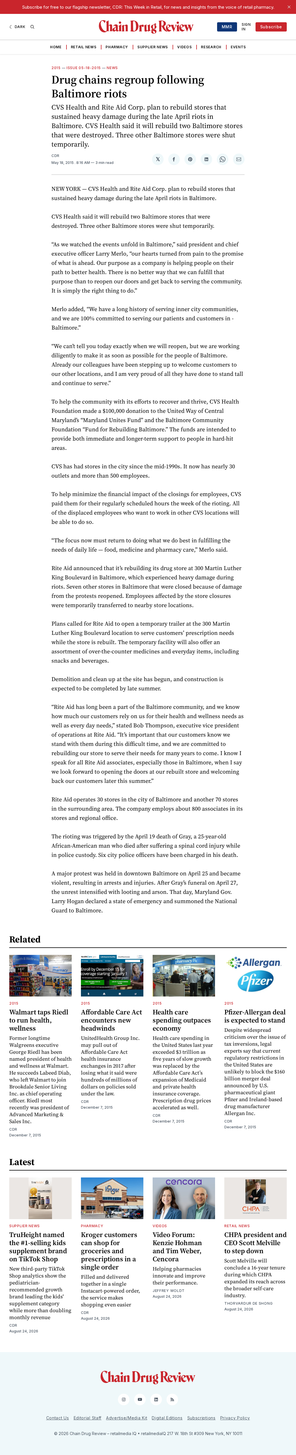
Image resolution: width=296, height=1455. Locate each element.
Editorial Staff (88, 1417)
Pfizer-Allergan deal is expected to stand (255, 1016)
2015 (56, 68)
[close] (289, 7)
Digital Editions (167, 1417)
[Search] (32, 27)
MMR (227, 26)
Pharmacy (117, 47)
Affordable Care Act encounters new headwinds (111, 1020)
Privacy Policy (235, 1417)
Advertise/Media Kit (126, 1417)
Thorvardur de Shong (248, 1303)
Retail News (84, 47)
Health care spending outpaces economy (182, 1020)
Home (56, 47)
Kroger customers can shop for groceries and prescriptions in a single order (109, 1251)
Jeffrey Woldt (169, 1290)
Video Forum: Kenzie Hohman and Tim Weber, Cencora (177, 1247)
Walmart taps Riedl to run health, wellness (38, 1020)
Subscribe (271, 26)
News (112, 68)
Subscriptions (201, 1417)
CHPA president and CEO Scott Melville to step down (255, 1243)
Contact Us (57, 1417)
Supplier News (152, 47)
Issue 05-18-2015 (83, 68)
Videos (184, 47)
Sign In (246, 26)
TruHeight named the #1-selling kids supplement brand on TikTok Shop (38, 1247)
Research (211, 47)
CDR (55, 156)
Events (238, 47)
